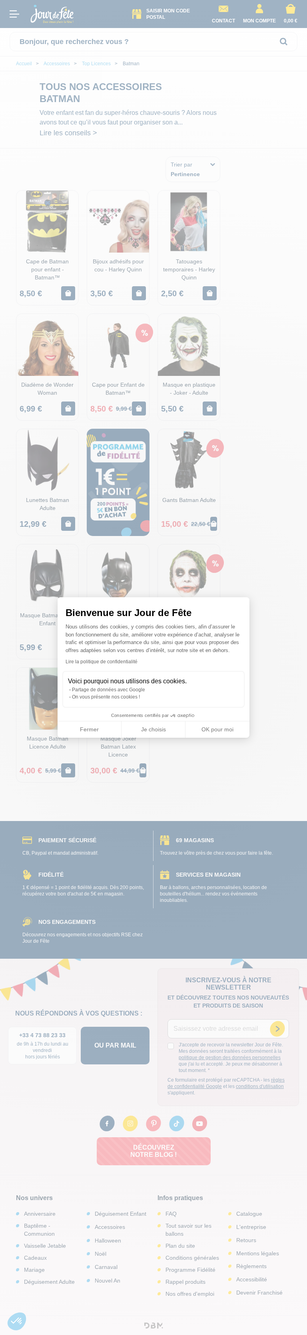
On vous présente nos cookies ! (106, 697)
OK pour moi (217, 729)
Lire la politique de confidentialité (102, 661)
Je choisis (153, 729)
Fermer (89, 729)
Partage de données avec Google (108, 690)
